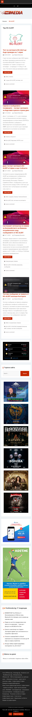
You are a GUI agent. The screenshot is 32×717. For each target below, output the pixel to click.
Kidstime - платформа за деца (15, 692)
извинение (19, 265)
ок (10, 714)
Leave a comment (10, 84)
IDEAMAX (8, 689)
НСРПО (19, 140)
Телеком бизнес (22, 196)
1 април (7, 80)
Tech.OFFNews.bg (7, 672)
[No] (30, 712)
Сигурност (13, 136)
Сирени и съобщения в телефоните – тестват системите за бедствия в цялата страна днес (16, 108)
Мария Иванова (18, 55)
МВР (5, 328)
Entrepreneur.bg (17, 675)
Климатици (5, 694)
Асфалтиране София (18, 681)
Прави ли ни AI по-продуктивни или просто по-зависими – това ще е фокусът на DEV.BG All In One (15, 624)
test (12, 200)
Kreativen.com (25, 672)
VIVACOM (13, 265)
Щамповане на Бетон (20, 698)
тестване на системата (20, 200)
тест (22, 80)
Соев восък (17, 696)
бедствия (13, 140)
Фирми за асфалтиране (9, 700)
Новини (11, 76)
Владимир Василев (19, 235)
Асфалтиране (25, 685)
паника (9, 328)
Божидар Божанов (22, 326)
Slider (7, 76)
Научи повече (18, 714)
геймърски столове (12, 679)
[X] (17, 6)
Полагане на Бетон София (17, 694)
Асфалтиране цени (7, 696)
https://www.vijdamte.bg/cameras (11, 685)
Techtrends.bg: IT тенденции (16, 608)
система (18, 80)
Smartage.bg (16, 672)
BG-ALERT (12, 80)
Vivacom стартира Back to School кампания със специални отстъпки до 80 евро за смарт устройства (17, 639)
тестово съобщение (16, 328)
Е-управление (12, 322)
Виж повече (7, 72)
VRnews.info (5, 677)
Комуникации (9, 261)
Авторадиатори (16, 689)
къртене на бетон (8, 687)
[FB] (14, 6)
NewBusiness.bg (7, 675)
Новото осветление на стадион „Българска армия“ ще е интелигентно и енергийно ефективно (16, 631)
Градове (11, 196)
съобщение (7, 267)
